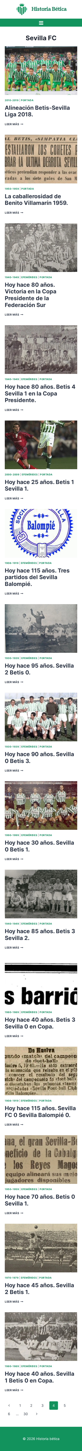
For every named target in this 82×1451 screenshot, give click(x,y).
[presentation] (41, 70)
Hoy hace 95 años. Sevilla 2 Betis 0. (39, 669)
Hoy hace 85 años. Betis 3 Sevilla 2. (40, 934)
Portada (27, 100)
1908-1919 (12, 563)
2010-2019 (12, 100)
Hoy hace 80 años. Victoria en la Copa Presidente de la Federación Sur (30, 294)
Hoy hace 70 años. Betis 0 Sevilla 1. (40, 1200)
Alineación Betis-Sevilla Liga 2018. (37, 111)
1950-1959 (12, 188)
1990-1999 (12, 835)
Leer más (14, 124)
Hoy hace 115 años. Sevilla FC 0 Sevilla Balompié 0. (40, 1111)
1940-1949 (12, 277)
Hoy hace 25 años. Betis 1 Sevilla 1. (39, 485)
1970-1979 (12, 1277)
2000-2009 (12, 474)
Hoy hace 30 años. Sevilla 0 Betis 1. (39, 846)
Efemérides (29, 277)
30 (25, 1414)
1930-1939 (12, 658)
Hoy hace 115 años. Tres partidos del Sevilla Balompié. (37, 577)
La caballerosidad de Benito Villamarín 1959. (36, 199)
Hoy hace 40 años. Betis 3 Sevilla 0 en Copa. (40, 1023)
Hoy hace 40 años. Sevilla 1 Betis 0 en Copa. (39, 1377)
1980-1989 (12, 1012)
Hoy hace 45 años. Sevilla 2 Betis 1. (39, 1288)
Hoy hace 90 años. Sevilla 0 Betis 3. (39, 757)
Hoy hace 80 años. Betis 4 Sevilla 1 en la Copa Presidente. (40, 393)
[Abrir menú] (41, 22)
